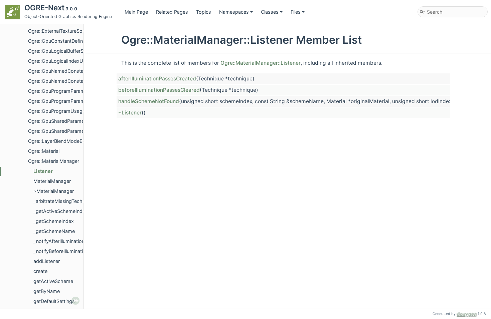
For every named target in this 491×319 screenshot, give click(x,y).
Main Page (136, 12)
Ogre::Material (43, 151)
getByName (46, 291)
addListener (46, 261)
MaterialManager (52, 181)
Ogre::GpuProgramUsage (56, 111)
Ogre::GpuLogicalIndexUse (58, 61)
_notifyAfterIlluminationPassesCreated (76, 241)
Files (296, 12)
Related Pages (172, 12)
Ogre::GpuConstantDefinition (60, 41)
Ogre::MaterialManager (53, 161)
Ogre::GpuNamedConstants (59, 71)
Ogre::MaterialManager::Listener (260, 63)
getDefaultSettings (54, 301)
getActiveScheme (53, 281)
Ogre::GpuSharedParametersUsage (68, 131)
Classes (270, 12)
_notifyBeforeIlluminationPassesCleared (77, 251)
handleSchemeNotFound (148, 101)
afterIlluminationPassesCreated (157, 78)
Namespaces (234, 12)
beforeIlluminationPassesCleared (159, 90)
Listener (43, 171)
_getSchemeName (54, 231)
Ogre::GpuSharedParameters (60, 121)
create (40, 271)
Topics (203, 12)
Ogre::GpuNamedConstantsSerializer (69, 81)
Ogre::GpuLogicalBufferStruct (61, 51)
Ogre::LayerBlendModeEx (56, 141)
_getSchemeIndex (53, 221)
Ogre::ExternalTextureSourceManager (70, 31)
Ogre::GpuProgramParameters (62, 91)
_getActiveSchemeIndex (60, 211)
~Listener (130, 112)
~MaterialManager (53, 191)
